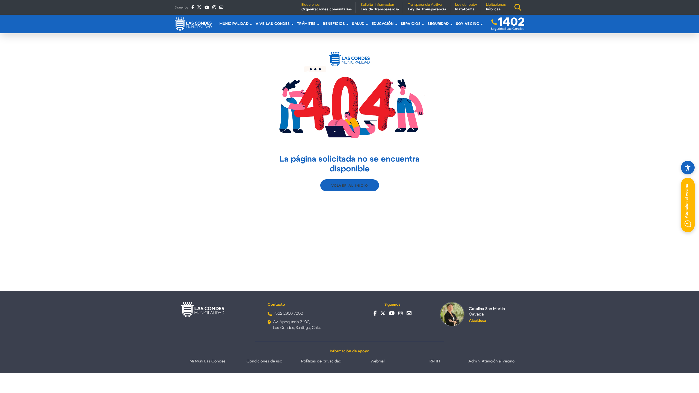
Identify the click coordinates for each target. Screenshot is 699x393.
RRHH (435, 361)
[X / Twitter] (199, 7)
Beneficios (334, 24)
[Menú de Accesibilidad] (688, 167)
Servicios (411, 24)
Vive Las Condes (273, 24)
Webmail (378, 361)
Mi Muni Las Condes (208, 361)
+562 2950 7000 (288, 313)
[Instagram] (214, 7)
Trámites (306, 24)
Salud (358, 24)
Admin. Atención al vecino (491, 361)
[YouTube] (207, 7)
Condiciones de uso (264, 361)
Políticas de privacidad (321, 361)
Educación (383, 24)
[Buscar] (518, 7)
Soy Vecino (467, 24)
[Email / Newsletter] (221, 7)
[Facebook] (192, 7)
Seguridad (438, 24)
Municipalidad (234, 24)
